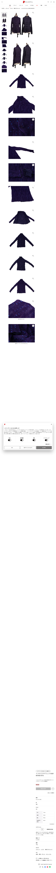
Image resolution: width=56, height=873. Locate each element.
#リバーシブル (48, 854)
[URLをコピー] (40, 867)
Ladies (37, 784)
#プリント (43, 854)
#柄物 (40, 854)
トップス (42, 849)
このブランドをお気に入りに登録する (43, 771)
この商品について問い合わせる (43, 858)
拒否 (12, 447)
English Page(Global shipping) (46, 864)
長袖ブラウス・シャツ (48, 849)
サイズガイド (52, 824)
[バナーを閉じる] (51, 424)
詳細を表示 (48, 444)
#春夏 (37, 854)
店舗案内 (44, 860)
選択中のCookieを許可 (28, 447)
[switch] (21, 440)
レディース (38, 849)
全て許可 (44, 447)
